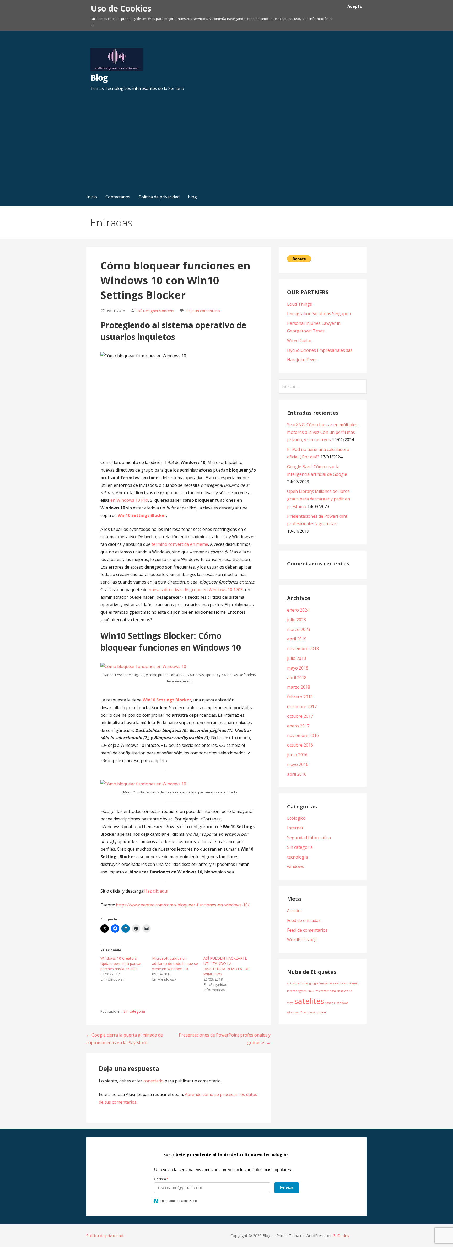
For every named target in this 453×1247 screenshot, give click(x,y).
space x (330, 1003)
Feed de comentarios (307, 930)
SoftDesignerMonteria (155, 310)
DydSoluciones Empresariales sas (320, 350)
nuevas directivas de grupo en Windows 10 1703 (196, 589)
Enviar (286, 1187)
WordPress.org (302, 939)
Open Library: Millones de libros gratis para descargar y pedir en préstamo (318, 498)
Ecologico (296, 818)
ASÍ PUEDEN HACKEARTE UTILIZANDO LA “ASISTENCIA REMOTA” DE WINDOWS (226, 966)
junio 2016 (297, 755)
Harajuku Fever (302, 360)
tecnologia (297, 857)
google (313, 983)
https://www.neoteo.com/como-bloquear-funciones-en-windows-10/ (182, 905)
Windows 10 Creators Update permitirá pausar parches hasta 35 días (121, 963)
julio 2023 (296, 620)
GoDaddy (341, 1235)
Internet (295, 828)
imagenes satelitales (333, 983)
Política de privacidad (159, 197)
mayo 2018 (297, 668)
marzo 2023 (298, 629)
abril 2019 (296, 639)
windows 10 (295, 1012)
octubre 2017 (300, 716)
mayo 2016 (297, 764)
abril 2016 (296, 774)
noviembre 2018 (303, 648)
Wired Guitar (299, 340)
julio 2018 (296, 658)
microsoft (322, 991)
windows (295, 866)
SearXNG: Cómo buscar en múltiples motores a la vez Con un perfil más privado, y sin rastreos (322, 432)
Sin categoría (134, 1011)
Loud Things (299, 304)
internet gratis (296, 991)
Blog (98, 77)
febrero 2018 (300, 697)
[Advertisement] (226, 148)
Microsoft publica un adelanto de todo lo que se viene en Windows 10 (175, 963)
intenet (353, 983)
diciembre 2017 (302, 706)
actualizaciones (297, 983)
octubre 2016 (300, 745)
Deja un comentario (203, 310)
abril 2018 (296, 678)
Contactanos (117, 197)
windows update (315, 1012)
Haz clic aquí (156, 891)
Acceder (294, 911)
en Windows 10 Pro (129, 500)
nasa (333, 991)
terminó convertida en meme (180, 544)
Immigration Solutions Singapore (320, 313)
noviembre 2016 (303, 735)
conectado (153, 1081)
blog (192, 197)
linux (311, 991)
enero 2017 (298, 726)
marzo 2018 (298, 687)
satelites (309, 1001)
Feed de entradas (304, 920)
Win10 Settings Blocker (142, 515)
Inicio (92, 197)
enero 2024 (298, 610)
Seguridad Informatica (309, 837)
